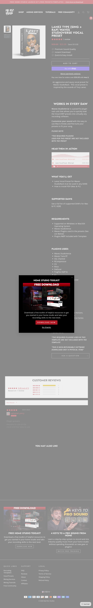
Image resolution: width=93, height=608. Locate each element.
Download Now (46, 322)
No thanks (46, 327)
